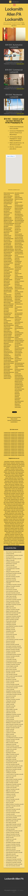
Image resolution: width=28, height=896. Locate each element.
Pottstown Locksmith (10, 794)
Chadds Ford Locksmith (11, 749)
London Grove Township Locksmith (14, 747)
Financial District (15, 482)
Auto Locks (17, 346)
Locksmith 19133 (14, 441)
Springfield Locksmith (11, 631)
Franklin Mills (12, 485)
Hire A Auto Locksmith (8, 272)
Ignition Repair (17, 299)
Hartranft (17, 469)
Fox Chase (10, 519)
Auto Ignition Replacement (9, 325)
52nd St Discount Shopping (14, 500)
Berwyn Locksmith (10, 588)
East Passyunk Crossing (19, 472)
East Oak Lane (11, 484)
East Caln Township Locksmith (12, 764)
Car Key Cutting (7, 329)
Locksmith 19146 (7, 455)
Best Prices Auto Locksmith (9, 363)
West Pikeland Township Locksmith (14, 647)
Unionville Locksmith (10, 672)
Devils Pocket (19, 490)
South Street (21, 487)
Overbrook (12, 528)
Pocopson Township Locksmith (13, 844)
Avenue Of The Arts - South (19, 514)
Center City (17, 535)
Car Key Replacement (19, 322)
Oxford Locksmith (10, 553)
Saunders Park (15, 505)
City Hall (20, 519)
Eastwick (14, 497)
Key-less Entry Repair (8, 203)
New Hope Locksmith (11, 575)
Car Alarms (17, 316)
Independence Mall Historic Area (18, 538)
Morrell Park (11, 537)
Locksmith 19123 (14, 444)
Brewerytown (17, 520)
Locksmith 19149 (14, 437)
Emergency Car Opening (19, 281)
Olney (19, 511)
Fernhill (5, 482)
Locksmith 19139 (7, 453)
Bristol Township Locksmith (12, 820)
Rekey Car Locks (7, 364)
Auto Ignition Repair (7, 229)
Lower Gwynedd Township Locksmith (14, 766)
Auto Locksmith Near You (19, 363)
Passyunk (21, 469)
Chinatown (13, 473)
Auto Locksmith (7, 282)
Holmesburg (20, 473)
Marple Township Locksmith (12, 611)
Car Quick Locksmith (19, 313)
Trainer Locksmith (10, 717)
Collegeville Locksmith (11, 701)
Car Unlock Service (7, 320)
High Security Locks (7, 357)
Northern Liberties (8, 490)
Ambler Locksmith (10, 729)
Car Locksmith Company (8, 224)
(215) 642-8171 (15, 2)
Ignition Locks (6, 234)
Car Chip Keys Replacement (9, 223)
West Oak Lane (17, 523)
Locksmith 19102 (21, 444)
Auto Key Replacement (19, 332)
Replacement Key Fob (8, 297)
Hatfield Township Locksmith (12, 792)
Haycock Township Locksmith (12, 799)
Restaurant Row (12, 531)
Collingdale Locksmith (11, 622)
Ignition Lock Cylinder (19, 250)
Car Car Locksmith (7, 338)
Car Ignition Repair (18, 334)
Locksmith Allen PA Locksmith (14, 14)
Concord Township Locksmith (12, 684)
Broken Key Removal (7, 218)
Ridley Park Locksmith (11, 607)
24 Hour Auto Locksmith (19, 378)
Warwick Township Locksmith (12, 644)
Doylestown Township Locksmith (13, 616)
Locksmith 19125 (21, 446)
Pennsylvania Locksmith (11, 567)
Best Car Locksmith (7, 244)
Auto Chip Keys (6, 211)
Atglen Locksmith (10, 606)
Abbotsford (7, 513)
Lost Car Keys (17, 320)
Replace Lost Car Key (19, 265)
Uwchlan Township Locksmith (12, 832)
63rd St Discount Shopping (12, 479)
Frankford (8, 511)
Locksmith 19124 (7, 435)
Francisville (20, 517)
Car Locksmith (17, 279)
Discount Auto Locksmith (19, 241)
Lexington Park (12, 520)
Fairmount (8, 502)
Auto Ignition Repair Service (9, 372)
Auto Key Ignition (18, 223)
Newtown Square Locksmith (12, 781)
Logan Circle (21, 516)
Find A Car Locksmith (19, 247)
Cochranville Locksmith (11, 659)
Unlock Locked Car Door (8, 288)
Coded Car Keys (18, 297)
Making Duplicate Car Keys (9, 193)
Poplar (17, 473)
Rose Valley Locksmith (11, 822)
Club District (13, 543)
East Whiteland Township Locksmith (14, 860)
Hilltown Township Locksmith (12, 754)
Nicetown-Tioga (10, 503)
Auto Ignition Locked (7, 290)
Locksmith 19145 (21, 453)
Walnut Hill (8, 543)
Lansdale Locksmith (10, 677)
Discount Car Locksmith (19, 369)
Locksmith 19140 (14, 432)
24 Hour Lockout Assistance (9, 361)
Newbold (17, 544)
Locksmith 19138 (21, 455)
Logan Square (14, 465)
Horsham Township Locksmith (12, 656)
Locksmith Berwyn (14, 421)
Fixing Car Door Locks (8, 259)
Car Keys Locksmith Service (9, 337)
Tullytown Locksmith (10, 711)
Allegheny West (10, 508)
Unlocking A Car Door (8, 212)
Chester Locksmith (10, 636)
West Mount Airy (16, 487)
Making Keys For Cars (19, 278)
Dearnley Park (6, 485)
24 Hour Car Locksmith (19, 221)
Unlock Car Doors (7, 326)
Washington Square (12, 507)
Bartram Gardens (8, 516)
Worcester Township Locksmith (13, 593)
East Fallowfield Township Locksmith (14, 864)
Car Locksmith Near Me (8, 247)
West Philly (16, 481)
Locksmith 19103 (14, 449)
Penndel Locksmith (10, 814)
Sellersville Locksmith (11, 712)
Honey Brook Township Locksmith (13, 815)
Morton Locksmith (10, 734)
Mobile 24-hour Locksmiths (9, 250)
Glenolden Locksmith (11, 702)
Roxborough (20, 505)
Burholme (12, 502)
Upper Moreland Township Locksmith (14, 852)
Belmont (11, 481)
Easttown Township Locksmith (12, 739)
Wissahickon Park (14, 464)
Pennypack (20, 467)
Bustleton (21, 526)
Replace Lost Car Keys (8, 351)
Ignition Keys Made (7, 344)
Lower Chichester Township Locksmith (14, 639)
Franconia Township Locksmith (13, 812)
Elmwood (19, 496)
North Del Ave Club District (18, 508)
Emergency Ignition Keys (19, 340)
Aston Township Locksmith (12, 614)
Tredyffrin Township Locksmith (13, 562)
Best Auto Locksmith (7, 335)
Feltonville (22, 485)
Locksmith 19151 (21, 437)
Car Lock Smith (18, 343)
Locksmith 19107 (14, 435)
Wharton (22, 461)
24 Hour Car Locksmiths (8, 262)
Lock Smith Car (7, 349)
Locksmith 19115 (14, 450)
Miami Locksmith (14, 418)
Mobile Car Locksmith (8, 221)
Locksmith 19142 (7, 440)
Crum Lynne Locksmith (11, 667)
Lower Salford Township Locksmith (13, 694)
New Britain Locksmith (11, 757)
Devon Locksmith (10, 632)
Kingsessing (13, 493)
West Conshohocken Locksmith (13, 850)
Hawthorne (21, 507)
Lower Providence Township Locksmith (14, 774)
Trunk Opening (6, 270)
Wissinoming (7, 469)
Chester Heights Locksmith (12, 666)
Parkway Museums (18, 502)
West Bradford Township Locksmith (14, 594)
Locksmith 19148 (14, 455)
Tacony (21, 484)
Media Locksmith (10, 837)
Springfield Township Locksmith (13, 691)
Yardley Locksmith (10, 704)
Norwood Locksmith (10, 641)
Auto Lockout (6, 311)
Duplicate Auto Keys (18, 375)
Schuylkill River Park (10, 514)
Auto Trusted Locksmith (19, 401)
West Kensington (11, 535)
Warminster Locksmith (11, 580)
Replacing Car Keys (18, 381)
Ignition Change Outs (8, 299)
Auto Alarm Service (7, 275)
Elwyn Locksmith (9, 807)
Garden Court (16, 528)
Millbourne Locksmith (11, 791)
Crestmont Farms (15, 516)
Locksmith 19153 (14, 453)
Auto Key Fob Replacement (9, 340)
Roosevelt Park (11, 513)
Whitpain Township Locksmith (12, 617)
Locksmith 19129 (21, 443)
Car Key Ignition (18, 407)
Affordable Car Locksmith (8, 220)
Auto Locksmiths (18, 354)
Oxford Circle (19, 522)
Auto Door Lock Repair (8, 227)
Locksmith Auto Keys (19, 382)
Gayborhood (12, 534)
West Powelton (7, 473)
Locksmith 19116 (21, 434)
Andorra (19, 513)
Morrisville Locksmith (10, 706)
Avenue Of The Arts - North (17, 476)
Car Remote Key (18, 212)
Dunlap (21, 511)
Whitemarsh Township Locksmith (13, 825)
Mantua (6, 484)
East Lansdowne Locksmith (12, 591)
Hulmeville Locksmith (11, 854)
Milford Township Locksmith (12, 855)
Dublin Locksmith (10, 731)
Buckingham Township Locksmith (13, 819)
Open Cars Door (7, 214)
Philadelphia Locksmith (10, 890)
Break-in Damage (18, 317)
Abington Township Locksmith (12, 727)
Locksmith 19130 (7, 444)
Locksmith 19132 (7, 438)
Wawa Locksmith (10, 802)
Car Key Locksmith (7, 256)
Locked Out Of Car (18, 217)
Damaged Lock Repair (19, 205)
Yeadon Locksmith (10, 682)
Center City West (20, 491)
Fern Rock (13, 488)
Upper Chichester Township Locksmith (14, 724)
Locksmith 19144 (7, 432)
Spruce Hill (18, 493)
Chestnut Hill (14, 496)
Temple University (13, 540)
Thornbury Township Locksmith (13, 651)
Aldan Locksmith (9, 777)
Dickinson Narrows (11, 470)
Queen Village (7, 461)
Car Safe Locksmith (7, 360)
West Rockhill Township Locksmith (13, 726)
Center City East (8, 496)
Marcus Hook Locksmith (11, 669)
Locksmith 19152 (7, 452)
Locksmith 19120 (21, 450)
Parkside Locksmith (10, 741)
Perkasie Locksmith (10, 637)
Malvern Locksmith (10, 697)
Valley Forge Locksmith (11, 596)
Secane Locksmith (10, 557)
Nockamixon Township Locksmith (13, 862)
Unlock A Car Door (7, 253)
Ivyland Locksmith (10, 707)
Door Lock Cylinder (18, 390)
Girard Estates (16, 541)
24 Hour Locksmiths (7, 376)
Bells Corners (13, 522)
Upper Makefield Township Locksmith (14, 626)
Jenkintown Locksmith (11, 772)
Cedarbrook (9, 464)
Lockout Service (18, 405)
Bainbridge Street (7, 522)
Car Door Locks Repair (19, 237)
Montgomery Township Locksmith (13, 784)
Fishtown (6, 470)
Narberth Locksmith (10, 627)
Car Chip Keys (6, 215)
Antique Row (20, 481)
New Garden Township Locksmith (13, 646)
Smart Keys (17, 194)
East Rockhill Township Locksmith (13, 654)
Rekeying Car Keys (18, 287)
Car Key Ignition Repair (8, 196)
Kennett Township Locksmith (12, 746)
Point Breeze (18, 462)
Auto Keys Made (7, 370)
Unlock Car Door (18, 294)
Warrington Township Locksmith (13, 806)
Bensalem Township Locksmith (13, 671)
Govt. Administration (19, 488)
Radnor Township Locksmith (12, 619)
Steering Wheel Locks (19, 376)
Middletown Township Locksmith (13, 722)
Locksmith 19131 (7, 441)
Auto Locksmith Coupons (19, 347)
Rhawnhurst (14, 529)
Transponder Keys (7, 355)
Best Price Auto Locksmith (8, 358)
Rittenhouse (7, 534)
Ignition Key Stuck (18, 209)
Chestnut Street (18, 531)
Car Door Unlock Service (8, 352)
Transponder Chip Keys (19, 379)
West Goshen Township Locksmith (13, 552)
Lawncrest (6, 519)
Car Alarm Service (7, 375)
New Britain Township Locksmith (13, 842)
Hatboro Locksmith (10, 560)
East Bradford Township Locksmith (13, 662)
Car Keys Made (6, 278)
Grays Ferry (6, 500)
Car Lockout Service (18, 285)
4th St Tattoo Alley (11, 472)
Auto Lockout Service (19, 214)
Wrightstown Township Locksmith (13, 714)
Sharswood (10, 505)
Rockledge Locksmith (11, 752)
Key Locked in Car (18, 387)
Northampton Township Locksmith (13, 767)
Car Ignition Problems (19, 276)
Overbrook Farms (14, 511)
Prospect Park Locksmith (11, 762)
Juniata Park (17, 461)
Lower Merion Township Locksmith (13, 584)
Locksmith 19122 (14, 438)
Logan (5, 508)
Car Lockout (17, 331)
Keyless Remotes (7, 373)
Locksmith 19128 (7, 437)
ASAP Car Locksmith (7, 197)
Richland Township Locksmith (12, 716)
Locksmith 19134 (14, 443)
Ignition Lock (17, 196)
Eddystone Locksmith (11, 847)
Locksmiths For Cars (7, 217)
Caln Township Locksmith (11, 674)
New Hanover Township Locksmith (13, 769)
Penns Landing (11, 475)
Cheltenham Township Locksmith (13, 692)
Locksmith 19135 (14, 446)
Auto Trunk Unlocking (19, 364)
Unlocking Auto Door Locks (9, 249)
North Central (21, 541)
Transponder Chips (7, 314)
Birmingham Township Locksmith (13, 604)
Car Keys (16, 255)
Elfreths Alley (11, 478)
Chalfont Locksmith (10, 829)
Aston (18, 507)
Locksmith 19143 (7, 443)
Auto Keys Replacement (19, 240)
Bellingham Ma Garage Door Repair (14, 417)
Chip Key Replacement (19, 235)
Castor (10, 491)
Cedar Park (13, 510)
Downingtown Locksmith (11, 756)
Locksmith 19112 (21, 432)
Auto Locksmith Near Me (19, 220)
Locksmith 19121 (7, 447)
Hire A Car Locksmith (8, 334)
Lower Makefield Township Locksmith (14, 737)
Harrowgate (12, 461)
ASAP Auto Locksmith (19, 296)
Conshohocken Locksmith (12, 687)
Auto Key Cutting (18, 249)
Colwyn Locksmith (10, 689)
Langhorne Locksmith (11, 732)
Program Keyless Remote (8, 199)
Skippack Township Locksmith (12, 571)
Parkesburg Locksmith (11, 624)
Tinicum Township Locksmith (12, 601)
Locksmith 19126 (7, 450)
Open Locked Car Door (19, 253)
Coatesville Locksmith (11, 796)
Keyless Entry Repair (7, 294)
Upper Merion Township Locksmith (13, 558)
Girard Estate (14, 491)
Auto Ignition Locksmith (19, 193)
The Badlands (9, 538)
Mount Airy (20, 532)
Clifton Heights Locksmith (11, 709)
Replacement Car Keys (8, 323)
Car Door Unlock (7, 316)
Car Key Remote (7, 273)
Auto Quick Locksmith (19, 218)
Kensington (10, 497)
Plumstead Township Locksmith (13, 809)
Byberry (18, 497)
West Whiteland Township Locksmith (14, 830)
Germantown (7, 481)
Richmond (6, 475)
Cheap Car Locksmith (8, 241)
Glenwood (21, 535)
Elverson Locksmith (10, 642)
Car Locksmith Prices (19, 326)
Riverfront (6, 494)
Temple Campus (14, 532)
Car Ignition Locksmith (19, 341)
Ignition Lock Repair (18, 197)
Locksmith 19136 (21, 435)
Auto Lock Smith (7, 276)
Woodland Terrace (7, 510)
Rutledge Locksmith (10, 629)
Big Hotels (18, 525)
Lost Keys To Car (7, 194)
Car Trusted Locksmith (8, 287)
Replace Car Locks (18, 351)
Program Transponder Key (9, 268)
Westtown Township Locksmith (13, 699)
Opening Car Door (7, 378)
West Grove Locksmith (11, 811)
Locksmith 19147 (14, 440)
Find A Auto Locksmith (19, 291)
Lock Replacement (18, 261)
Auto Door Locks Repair (19, 385)
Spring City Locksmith (11, 849)
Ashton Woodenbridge (20, 543)
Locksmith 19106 (7, 434)
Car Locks (5, 205)
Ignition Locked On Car (8, 202)
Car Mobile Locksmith (8, 255)
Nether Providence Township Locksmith (15, 804)
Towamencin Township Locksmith (13, 859)
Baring (15, 478)
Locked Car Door (18, 319)
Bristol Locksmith (10, 751)
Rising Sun (10, 529)
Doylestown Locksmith (11, 776)
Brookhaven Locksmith (11, 679)
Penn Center (6, 537)
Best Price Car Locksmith (8, 305)
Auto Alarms (6, 226)
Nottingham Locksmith (11, 736)
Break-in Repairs (7, 346)
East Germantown (14, 517)
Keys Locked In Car (18, 358)
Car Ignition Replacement (8, 238)
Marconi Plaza (7, 540)
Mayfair (19, 479)
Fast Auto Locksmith (7, 261)
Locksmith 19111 (21, 449)
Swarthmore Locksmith (11, 839)
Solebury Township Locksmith (12, 789)
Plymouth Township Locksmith (13, 576)
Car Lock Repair (7, 264)
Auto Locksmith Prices (8, 313)
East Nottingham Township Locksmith (14, 555)
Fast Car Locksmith (18, 234)
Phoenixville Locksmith (11, 621)
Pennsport (9, 482)
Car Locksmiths (18, 293)
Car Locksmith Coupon (8, 231)
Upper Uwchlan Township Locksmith (14, 779)
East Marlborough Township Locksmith (14, 761)
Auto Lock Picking (7, 240)
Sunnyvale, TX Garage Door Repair (14, 420)
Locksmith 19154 (20, 447)
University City (17, 534)
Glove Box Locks (18, 229)
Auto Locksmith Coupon (8, 200)
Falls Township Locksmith (11, 827)
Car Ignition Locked (7, 243)
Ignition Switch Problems (8, 300)
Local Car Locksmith (7, 258)
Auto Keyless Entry (18, 243)
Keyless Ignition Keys (19, 338)
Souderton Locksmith (11, 652)
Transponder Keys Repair (8, 306)
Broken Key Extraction (19, 208)
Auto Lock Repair (7, 367)
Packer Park (17, 485)
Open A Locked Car (7, 237)
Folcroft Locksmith (10, 657)
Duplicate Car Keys (18, 349)
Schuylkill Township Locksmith (13, 603)
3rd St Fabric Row (7, 493)
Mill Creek (22, 520)
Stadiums (21, 499)
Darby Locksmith (9, 840)
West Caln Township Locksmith (13, 865)
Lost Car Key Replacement (9, 303)
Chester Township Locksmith (12, 681)
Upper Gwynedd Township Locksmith (14, 686)
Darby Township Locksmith (12, 782)
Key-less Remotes (7, 209)
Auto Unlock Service (18, 314)
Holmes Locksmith (10, 565)
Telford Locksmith (10, 719)
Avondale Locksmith (10, 801)
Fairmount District (13, 467)
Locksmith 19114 (21, 438)
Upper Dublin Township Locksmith (13, 824)
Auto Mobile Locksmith (8, 279)
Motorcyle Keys (17, 302)
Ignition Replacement (8, 206)
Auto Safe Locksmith (18, 344)
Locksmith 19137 (14, 434)
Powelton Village (8, 488)
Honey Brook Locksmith (11, 598)
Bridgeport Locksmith (11, 771)
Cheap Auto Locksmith (8, 332)
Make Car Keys (6, 232)
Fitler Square (21, 482)
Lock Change (6, 308)
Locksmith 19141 (7, 449)
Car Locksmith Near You (19, 256)
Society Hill (14, 490)
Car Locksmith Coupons (8, 246)
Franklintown (17, 484)
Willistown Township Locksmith (13, 586)
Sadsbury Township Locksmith (13, 609)
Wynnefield (12, 469)
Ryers (5, 543)
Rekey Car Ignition (7, 302)
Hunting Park (6, 487)
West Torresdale (12, 494)
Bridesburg (11, 541)
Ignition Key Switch (18, 300)
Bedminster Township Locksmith (13, 612)
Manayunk (10, 476)
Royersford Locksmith (11, 696)
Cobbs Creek (8, 517)
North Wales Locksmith (11, 759)
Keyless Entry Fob (7, 267)
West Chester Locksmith (11, 817)
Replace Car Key (7, 281)
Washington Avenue (11, 544)
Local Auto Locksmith (19, 252)
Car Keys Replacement (19, 215)
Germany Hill (7, 528)
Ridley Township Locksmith (12, 742)
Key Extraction (17, 224)
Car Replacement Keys (8, 328)
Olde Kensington (7, 462)
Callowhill (7, 478)
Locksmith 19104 (14, 452)
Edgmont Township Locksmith (12, 834)
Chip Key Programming (8, 369)
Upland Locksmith (10, 797)
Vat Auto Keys (6, 354)
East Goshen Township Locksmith (13, 599)
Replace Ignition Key (7, 331)
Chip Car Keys (6, 310)
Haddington (13, 462)
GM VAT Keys (6, 347)
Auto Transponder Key (8, 252)
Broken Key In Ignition (19, 238)
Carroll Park (17, 494)
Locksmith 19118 (21, 452)
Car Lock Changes (7, 366)
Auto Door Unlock (18, 267)
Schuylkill (6, 507)
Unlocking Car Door (7, 235)
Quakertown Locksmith (11, 744)
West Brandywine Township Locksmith (14, 721)
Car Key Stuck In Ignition (19, 389)
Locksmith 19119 (14, 447)
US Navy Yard (15, 519)
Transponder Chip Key (19, 384)
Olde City (22, 493)
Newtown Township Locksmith (13, 649)
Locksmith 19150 (20, 441)
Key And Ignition (18, 373)
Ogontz (16, 513)
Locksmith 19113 (21, 440)
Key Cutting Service (7, 296)
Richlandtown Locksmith (11, 563)
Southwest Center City (15, 499)
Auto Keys (16, 272)
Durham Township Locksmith (12, 786)
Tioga (21, 500)
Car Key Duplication (18, 352)
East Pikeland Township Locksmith (13, 573)
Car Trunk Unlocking (19, 206)
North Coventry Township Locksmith (14, 676)
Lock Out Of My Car (7, 208)
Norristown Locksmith (11, 578)
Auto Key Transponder (19, 244)
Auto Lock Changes (18, 246)
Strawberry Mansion (15, 526)
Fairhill (22, 479)
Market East (12, 523)
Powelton (21, 494)
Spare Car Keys (17, 211)
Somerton (8, 499)
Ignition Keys (6, 265)
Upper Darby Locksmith (11, 857)
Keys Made (6, 322)
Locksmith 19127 (7, 446)
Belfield (10, 487)
